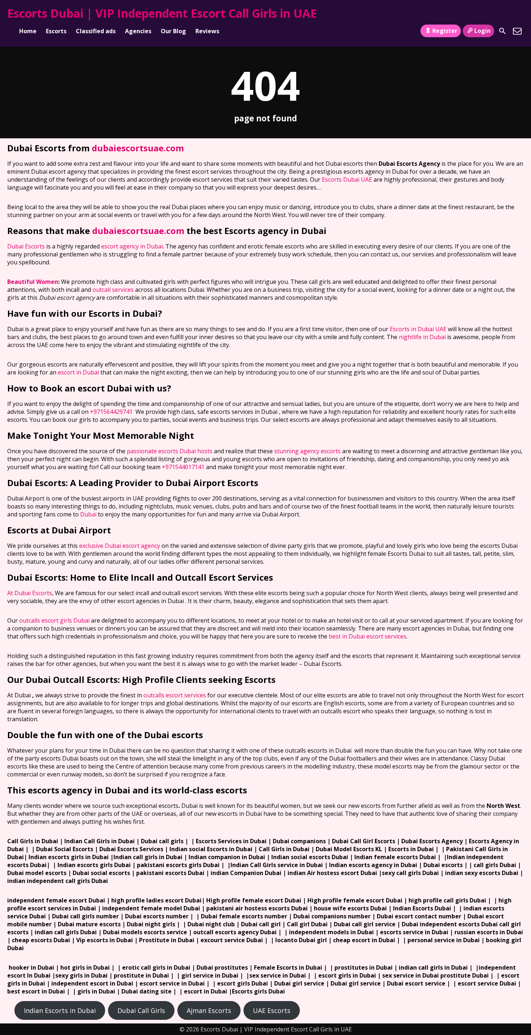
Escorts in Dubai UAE (418, 329)
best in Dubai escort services (367, 636)
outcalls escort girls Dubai (54, 620)
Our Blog (173, 31)
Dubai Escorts (26, 246)
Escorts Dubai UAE (347, 179)
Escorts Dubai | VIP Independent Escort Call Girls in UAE (162, 13)
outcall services (113, 290)
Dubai (88, 514)
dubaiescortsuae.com (138, 148)
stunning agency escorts (307, 451)
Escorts (56, 31)
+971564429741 (111, 412)
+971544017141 (183, 467)
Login (482, 31)
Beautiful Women (32, 282)
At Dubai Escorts (29, 593)
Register (444, 31)
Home (27, 31)
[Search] (502, 31)
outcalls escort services (174, 695)
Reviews (207, 31)
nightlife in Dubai (422, 337)
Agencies (138, 31)
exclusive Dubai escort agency (119, 546)
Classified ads (96, 31)
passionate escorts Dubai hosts (169, 451)
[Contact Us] (517, 31)
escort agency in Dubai (132, 246)
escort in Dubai (78, 372)
